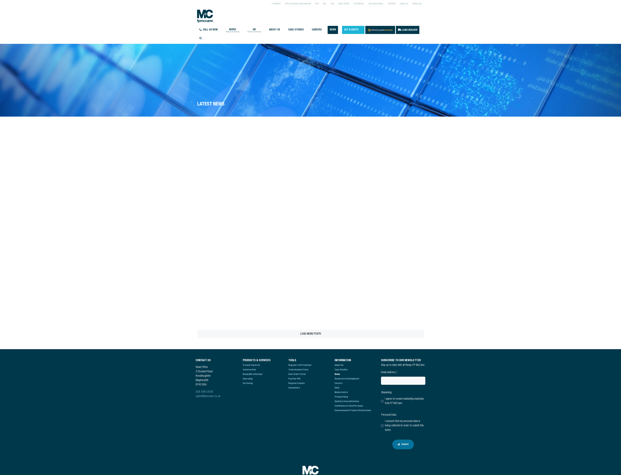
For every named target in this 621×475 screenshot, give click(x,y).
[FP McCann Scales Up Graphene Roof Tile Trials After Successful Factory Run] (282, 245)
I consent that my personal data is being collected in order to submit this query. (404, 425)
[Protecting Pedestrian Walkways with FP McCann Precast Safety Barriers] (224, 245)
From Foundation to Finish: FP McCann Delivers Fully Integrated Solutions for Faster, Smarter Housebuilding (220, 176)
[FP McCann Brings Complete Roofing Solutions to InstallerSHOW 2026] (224, 297)
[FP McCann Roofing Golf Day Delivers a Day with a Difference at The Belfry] (339, 193)
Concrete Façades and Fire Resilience (334, 167)
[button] (229, 38)
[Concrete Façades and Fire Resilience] (339, 145)
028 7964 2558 (204, 392)
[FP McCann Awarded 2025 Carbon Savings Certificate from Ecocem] (282, 297)
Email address (389, 372)
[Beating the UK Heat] (397, 145)
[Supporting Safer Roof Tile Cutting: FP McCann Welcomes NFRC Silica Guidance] (339, 245)
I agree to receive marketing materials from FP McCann (404, 401)
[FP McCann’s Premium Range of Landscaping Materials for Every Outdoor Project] (397, 193)
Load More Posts (310, 334)
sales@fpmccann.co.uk (208, 396)
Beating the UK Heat (382, 167)
